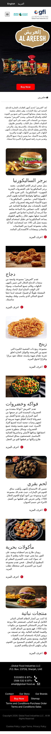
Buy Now (25, 86)
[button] (7, 14)
